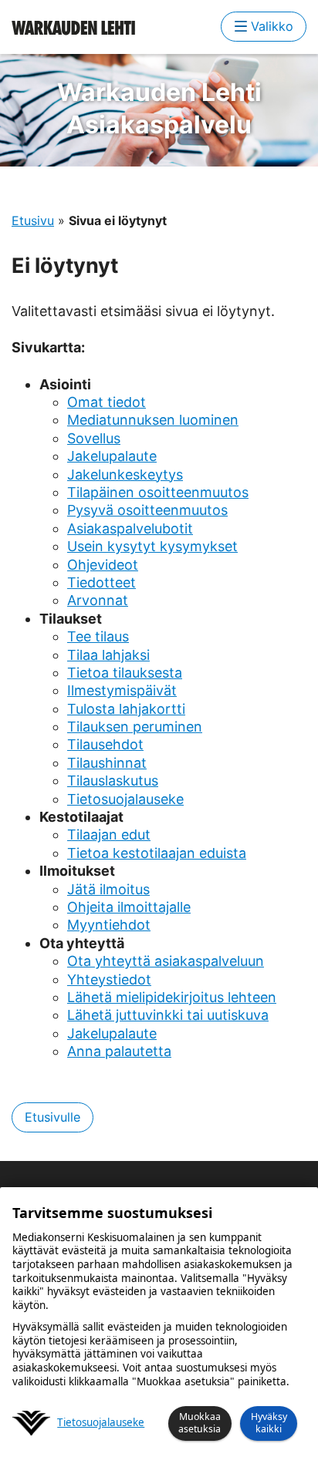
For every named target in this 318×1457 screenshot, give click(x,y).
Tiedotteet (101, 582)
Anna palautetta (119, 1051)
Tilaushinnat (107, 763)
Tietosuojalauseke (125, 799)
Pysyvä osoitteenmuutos (147, 510)
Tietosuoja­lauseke (100, 1422)
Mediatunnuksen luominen (152, 420)
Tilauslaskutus (112, 780)
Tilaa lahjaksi (108, 655)
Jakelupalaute (112, 456)
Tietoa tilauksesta (124, 673)
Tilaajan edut (109, 834)
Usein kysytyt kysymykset (152, 546)
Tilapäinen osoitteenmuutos (158, 492)
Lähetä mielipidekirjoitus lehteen (171, 997)
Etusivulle (52, 1117)
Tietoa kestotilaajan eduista (156, 853)
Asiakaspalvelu (159, 108)
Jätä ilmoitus (108, 889)
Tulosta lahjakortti (126, 709)
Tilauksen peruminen (134, 726)
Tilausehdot (105, 744)
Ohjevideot (102, 565)
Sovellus (93, 438)
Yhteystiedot (109, 979)
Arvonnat (97, 600)
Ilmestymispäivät (122, 690)
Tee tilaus (98, 636)
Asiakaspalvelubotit (130, 528)
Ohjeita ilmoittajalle (129, 907)
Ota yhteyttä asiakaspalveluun (165, 961)
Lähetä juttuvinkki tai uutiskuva (168, 1015)
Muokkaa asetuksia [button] (199, 1422)
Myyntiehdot (109, 925)
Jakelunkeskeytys (125, 474)
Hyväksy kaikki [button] (269, 1422)
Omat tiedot (106, 402)
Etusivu (33, 220)
